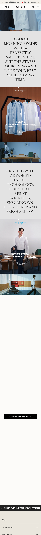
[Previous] (3, 2)
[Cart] (38, 7)
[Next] (38, 2)
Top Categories (7, 527)
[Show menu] (3, 7)
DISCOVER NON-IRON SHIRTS (20, 416)
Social (4, 520)
